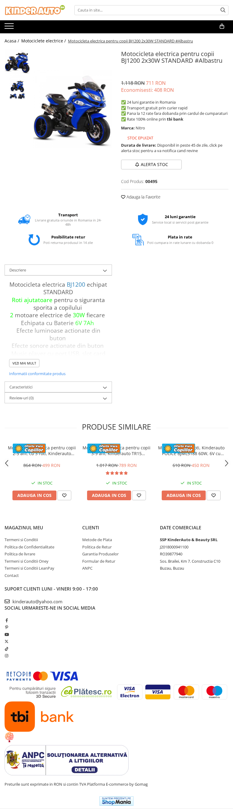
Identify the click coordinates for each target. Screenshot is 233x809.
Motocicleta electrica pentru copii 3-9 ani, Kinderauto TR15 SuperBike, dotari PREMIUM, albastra (116, 450)
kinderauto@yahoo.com (36, 601)
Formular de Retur (98, 561)
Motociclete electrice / (44, 41)
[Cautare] (223, 10)
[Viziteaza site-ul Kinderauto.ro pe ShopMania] (116, 801)
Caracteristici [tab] (20, 387)
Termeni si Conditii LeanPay (29, 568)
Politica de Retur (97, 547)
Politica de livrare (20, 554)
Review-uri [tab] (21, 398)
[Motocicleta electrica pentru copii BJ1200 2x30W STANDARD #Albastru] (72, 109)
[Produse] (10, 27)
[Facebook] (6, 620)
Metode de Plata (97, 539)
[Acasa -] (35, 10)
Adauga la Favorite (142, 197)
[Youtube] (6, 634)
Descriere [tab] (17, 270)
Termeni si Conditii (21, 539)
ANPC (87, 568)
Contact (12, 575)
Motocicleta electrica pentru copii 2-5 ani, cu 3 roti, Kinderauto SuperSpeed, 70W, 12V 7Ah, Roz (42, 450)
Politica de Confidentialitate (29, 547)
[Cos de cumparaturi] (221, 26)
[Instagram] (6, 655)
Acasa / (12, 41)
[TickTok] (6, 648)
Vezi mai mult (24, 363)
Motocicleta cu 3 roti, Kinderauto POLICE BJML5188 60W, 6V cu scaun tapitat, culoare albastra (191, 450)
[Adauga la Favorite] (64, 495)
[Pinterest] (6, 627)
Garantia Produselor (100, 554)
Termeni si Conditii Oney (27, 561)
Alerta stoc (154, 164)
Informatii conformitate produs (37, 373)
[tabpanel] (72, 109)
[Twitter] (6, 641)
